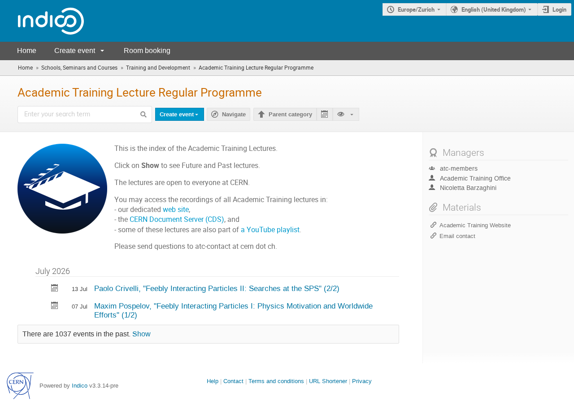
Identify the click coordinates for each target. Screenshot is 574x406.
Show (141, 334)
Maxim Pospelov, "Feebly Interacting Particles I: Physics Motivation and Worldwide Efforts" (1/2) (233, 310)
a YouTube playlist (270, 229)
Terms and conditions (276, 381)
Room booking (147, 50)
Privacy (362, 381)
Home (26, 50)
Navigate (228, 114)
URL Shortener (328, 381)
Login (559, 9)
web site (176, 209)
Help (212, 381)
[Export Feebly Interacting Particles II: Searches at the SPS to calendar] (54, 289)
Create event (74, 50)
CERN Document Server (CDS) (177, 219)
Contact (233, 381)
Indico (79, 385)
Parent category (290, 114)
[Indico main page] (42, 21)
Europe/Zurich (416, 9)
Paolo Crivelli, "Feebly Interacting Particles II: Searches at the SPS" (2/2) (216, 288)
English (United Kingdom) (493, 9)
